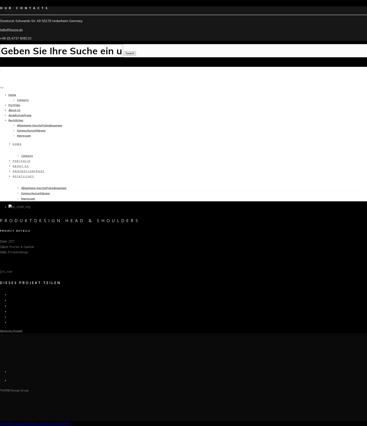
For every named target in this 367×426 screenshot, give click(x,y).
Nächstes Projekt (11, 330)
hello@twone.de (11, 30)
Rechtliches (15, 120)
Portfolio (14, 105)
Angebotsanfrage (19, 115)
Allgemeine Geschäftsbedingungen (39, 125)
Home (12, 95)
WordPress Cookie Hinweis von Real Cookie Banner (35, 423)
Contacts (23, 100)
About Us (14, 110)
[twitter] (10, 300)
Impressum (24, 135)
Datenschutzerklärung (31, 130)
